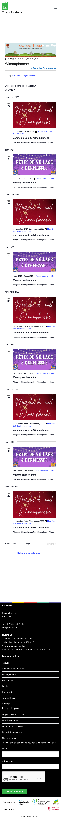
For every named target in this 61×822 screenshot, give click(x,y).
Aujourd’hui (30, 543)
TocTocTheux (8, 698)
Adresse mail (8, 761)
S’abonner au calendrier (29, 552)
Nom (4, 748)
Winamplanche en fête (24, 182)
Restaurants (7, 680)
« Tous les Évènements (43, 68)
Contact (6, 703)
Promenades (8, 692)
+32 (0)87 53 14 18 (15, 624)
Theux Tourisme (12, 12)
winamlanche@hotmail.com (24, 75)
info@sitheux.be (9, 627)
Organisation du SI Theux (14, 714)
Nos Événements (10, 720)
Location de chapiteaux (13, 726)
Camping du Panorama (13, 668)
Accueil (5, 663)
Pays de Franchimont (12, 732)
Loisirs (5, 686)
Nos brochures (9, 738)
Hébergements (9, 674)
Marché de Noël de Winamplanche (31, 137)
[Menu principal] (55, 8)
